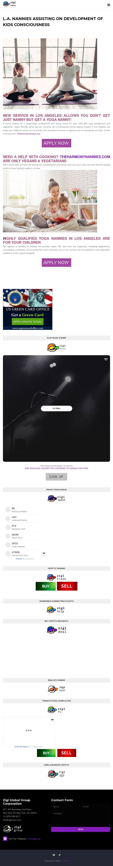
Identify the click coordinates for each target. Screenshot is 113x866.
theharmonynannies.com (28, 133)
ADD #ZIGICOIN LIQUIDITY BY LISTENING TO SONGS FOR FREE (56, 468)
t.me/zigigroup (34, 838)
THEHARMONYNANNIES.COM (85, 156)
